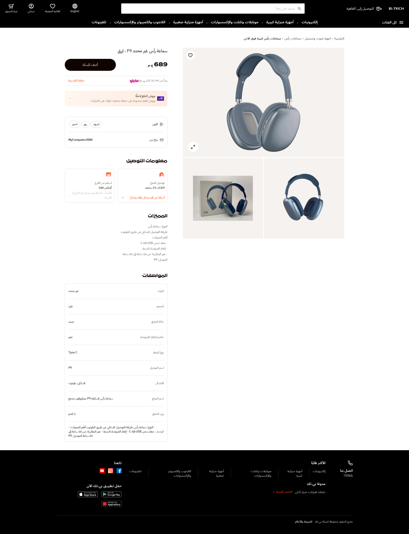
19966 (348, 475)
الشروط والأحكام (303, 522)
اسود (96, 124)
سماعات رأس (292, 38)
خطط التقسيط (76, 80)
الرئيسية (339, 38)
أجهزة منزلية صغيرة (188, 22)
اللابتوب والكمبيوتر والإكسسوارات (139, 22)
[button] (116, 98)
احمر (74, 124)
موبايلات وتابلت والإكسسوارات (234, 22)
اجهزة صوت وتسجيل (318, 38)
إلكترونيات (309, 22)
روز (85, 124)
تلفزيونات (99, 22)
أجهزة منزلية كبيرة (280, 22)
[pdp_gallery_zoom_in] (263, 102)
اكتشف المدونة (284, 492)
